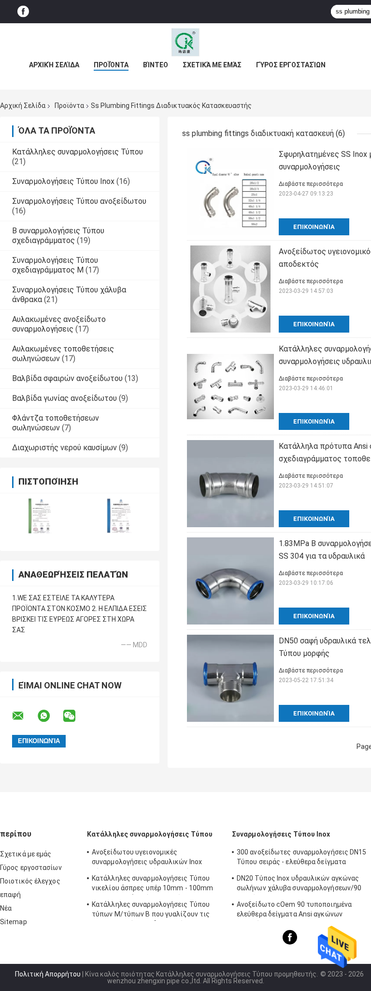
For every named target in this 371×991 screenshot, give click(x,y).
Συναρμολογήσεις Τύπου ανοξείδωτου (79, 201)
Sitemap (13, 922)
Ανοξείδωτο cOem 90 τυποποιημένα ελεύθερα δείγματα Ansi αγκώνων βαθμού (294, 910)
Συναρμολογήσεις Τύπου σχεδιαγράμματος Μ (55, 265)
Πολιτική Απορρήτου (48, 974)
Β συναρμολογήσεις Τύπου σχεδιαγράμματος (58, 235)
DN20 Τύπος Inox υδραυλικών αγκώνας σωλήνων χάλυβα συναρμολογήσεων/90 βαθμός (299, 884)
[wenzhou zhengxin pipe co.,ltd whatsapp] (50, 716)
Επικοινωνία (314, 226)
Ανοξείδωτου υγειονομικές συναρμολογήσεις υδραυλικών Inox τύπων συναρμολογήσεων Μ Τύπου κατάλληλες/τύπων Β (147, 858)
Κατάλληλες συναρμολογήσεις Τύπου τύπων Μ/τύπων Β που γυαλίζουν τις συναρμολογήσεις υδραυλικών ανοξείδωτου (151, 910)
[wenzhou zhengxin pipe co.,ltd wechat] (75, 716)
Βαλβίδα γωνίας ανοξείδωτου (64, 398)
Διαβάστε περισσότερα (311, 184)
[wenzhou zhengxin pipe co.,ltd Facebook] (23, 12)
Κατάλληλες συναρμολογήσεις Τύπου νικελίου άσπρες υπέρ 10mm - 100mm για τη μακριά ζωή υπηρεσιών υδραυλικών (152, 884)
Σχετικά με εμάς (212, 65)
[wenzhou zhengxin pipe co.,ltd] (185, 42)
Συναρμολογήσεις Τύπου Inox (63, 181)
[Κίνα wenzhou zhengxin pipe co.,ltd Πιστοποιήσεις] (40, 516)
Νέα (6, 908)
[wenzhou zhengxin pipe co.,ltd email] (24, 716)
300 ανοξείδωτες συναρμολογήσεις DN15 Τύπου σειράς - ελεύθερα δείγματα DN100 (302, 858)
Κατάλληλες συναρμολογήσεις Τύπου (77, 151)
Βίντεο (155, 65)
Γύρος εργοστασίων (291, 65)
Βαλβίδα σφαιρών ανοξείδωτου (67, 378)
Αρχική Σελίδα (54, 65)
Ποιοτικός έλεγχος (30, 881)
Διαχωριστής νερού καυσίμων (64, 447)
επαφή (10, 895)
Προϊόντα (111, 65)
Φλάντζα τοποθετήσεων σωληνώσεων (55, 422)
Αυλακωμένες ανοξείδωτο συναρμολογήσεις (59, 324)
